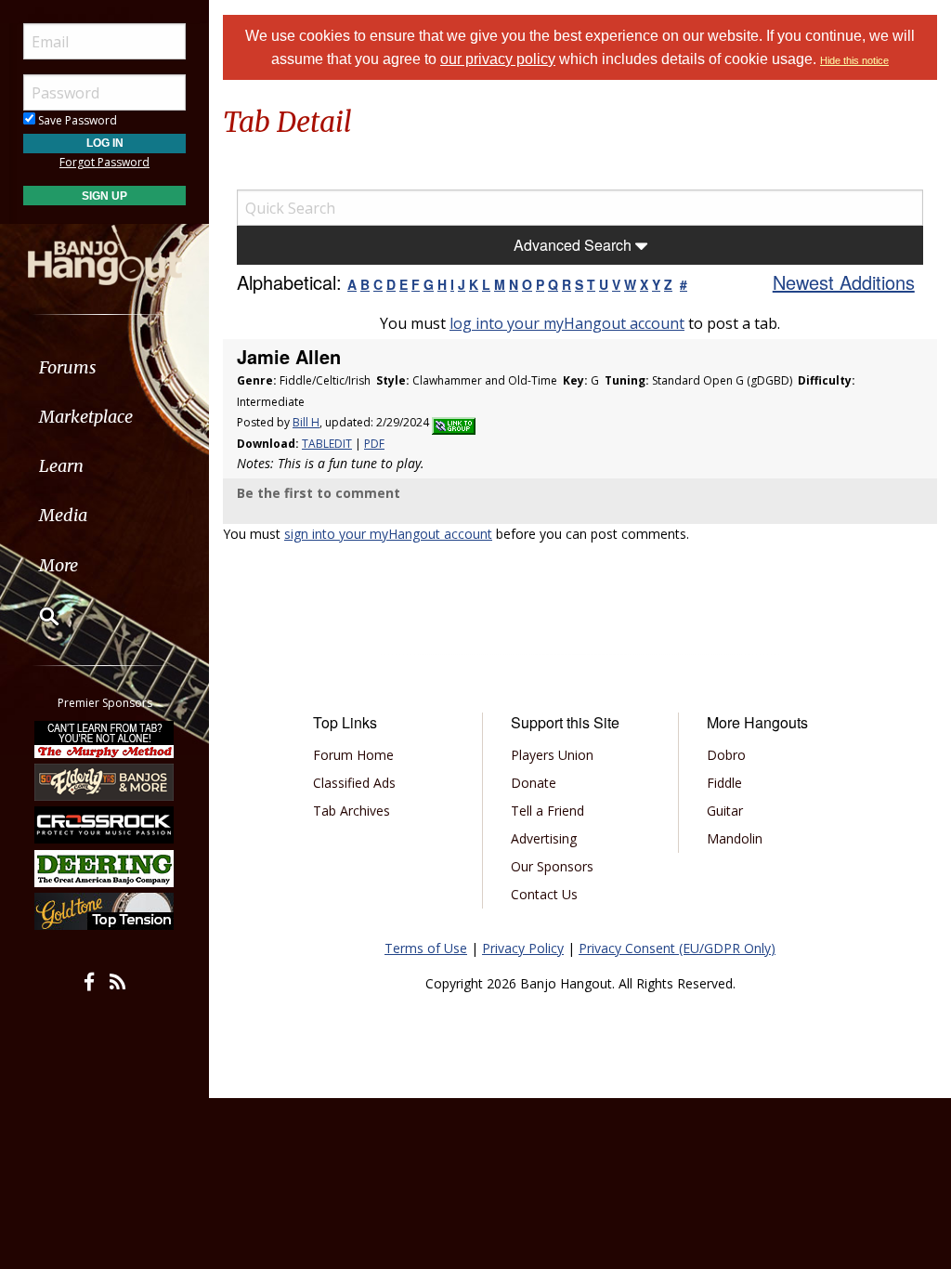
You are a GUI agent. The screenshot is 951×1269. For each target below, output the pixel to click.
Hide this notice (854, 60)
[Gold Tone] (105, 911)
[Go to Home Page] (105, 253)
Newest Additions (844, 281)
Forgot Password (104, 162)
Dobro (726, 755)
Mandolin (734, 838)
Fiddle (724, 782)
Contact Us (544, 894)
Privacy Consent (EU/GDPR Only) (677, 948)
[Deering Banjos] (105, 868)
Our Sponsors (552, 866)
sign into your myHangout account (388, 534)
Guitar (725, 810)
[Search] (37, 616)
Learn (61, 466)
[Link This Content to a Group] (454, 422)
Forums (68, 367)
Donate (533, 782)
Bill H (306, 422)
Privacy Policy (523, 948)
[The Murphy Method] (105, 738)
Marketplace (86, 416)
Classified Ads (354, 782)
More (58, 565)
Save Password (76, 120)
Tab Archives (351, 810)
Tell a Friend (547, 810)
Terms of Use (425, 948)
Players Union (552, 755)
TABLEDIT (327, 443)
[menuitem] (104, 367)
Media (63, 515)
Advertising (544, 838)
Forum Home (353, 755)
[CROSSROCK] (105, 825)
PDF (374, 443)
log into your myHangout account (566, 323)
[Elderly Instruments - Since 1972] (105, 782)
